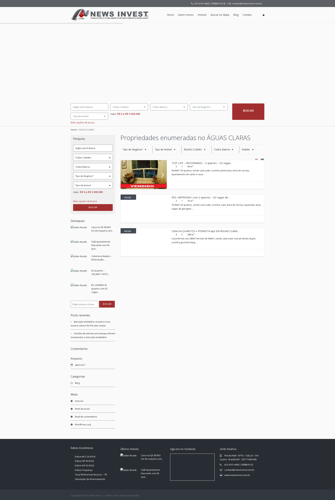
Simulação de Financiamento (90, 479)
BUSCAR (93, 207)
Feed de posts (82, 408)
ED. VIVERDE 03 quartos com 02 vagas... (99, 288)
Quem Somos (186, 14)
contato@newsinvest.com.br (239, 469)
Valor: (113, 114)
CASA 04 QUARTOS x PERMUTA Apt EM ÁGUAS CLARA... (205, 231)
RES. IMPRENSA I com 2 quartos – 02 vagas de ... (201, 197)
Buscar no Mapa (220, 14)
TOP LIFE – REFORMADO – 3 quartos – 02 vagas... (202, 163)
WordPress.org (83, 424)
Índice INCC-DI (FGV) (85, 456)
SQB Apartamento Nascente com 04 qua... (100, 245)
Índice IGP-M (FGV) (84, 460)
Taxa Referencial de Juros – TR (91, 474)
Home (170, 14)
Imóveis (202, 14)
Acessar (79, 400)
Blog (236, 14)
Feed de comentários (86, 416)
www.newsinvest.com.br (237, 475)
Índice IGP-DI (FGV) (84, 465)
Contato (247, 14)
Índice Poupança (83, 470)
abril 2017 (80, 365)
